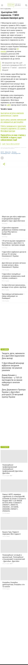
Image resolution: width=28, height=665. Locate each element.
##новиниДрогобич (16, 153)
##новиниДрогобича (5, 153)
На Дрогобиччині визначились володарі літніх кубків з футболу (14, 286)
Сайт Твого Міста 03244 (10, 144)
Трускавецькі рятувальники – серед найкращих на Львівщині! (13, 296)
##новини (14, 152)
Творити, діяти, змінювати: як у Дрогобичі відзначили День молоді (13, 355)
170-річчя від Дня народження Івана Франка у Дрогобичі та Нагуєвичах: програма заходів (13, 243)
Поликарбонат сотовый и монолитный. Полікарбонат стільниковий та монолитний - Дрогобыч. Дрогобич (13, 558)
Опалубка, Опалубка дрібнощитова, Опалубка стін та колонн (13, 584)
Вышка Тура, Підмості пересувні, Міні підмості (11, 533)
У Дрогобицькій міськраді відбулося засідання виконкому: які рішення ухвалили (13, 367)
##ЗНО (2, 152)
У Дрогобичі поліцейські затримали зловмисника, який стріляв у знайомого (13, 276)
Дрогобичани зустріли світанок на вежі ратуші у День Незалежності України (14, 265)
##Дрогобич (8, 152)
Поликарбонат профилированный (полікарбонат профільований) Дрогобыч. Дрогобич (12, 469)
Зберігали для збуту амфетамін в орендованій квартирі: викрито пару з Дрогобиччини (14, 219)
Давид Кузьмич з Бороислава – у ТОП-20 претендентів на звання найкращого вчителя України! (12, 380)
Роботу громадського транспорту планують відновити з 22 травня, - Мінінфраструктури (14, 128)
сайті (9, 105)
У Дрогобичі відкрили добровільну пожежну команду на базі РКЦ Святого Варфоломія (13, 231)
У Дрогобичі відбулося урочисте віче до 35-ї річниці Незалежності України (14, 254)
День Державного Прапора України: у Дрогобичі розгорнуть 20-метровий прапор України (14, 393)
